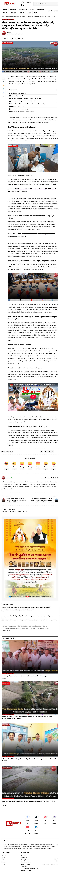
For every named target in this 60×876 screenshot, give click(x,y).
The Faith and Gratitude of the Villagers (20, 109)
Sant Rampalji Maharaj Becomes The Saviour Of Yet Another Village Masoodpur (24, 676)
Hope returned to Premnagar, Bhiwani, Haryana (22, 111)
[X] (23, 2)
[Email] (12, 38)
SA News (9, 32)
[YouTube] (25, 2)
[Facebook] (21, 2)
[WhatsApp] (57, 478)
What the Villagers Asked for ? (18, 95)
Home (3, 16)
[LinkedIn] (23, 5)
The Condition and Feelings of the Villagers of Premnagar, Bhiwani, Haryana (29, 103)
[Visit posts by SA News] (4, 33)
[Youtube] (27, 829)
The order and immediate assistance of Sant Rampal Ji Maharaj (26, 98)
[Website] (45, 478)
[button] (52, 11)
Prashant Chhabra (6, 630)
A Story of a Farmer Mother (17, 106)
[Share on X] (9, 38)
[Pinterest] (21, 5)
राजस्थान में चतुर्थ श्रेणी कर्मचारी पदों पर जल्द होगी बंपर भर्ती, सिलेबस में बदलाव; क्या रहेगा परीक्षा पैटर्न (26, 607)
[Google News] (28, 2)
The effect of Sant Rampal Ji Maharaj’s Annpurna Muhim (24, 101)
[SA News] (10, 4)
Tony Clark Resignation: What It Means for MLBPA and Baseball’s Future (24, 626)
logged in (12, 511)
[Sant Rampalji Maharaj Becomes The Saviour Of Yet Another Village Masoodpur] (30, 657)
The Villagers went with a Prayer (18, 93)
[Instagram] (30, 2)
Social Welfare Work (7, 19)
